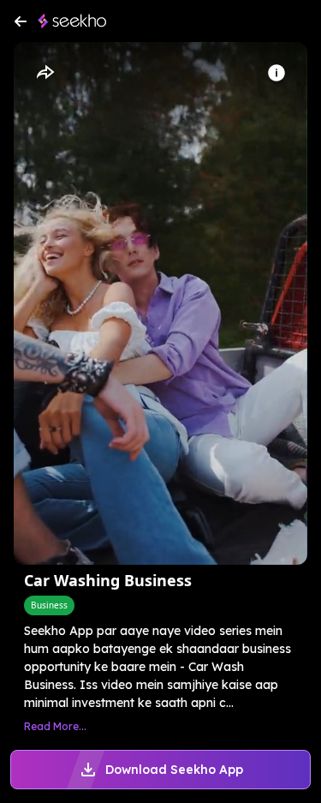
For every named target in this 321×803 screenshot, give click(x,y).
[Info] (276, 73)
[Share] (44, 73)
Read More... (55, 726)
